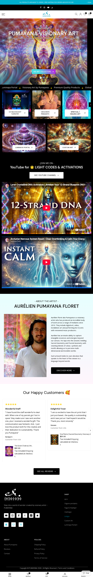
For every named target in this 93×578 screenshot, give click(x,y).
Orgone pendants (70, 503)
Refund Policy (39, 549)
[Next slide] (84, 50)
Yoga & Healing (69, 508)
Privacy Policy (39, 553)
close (4, 2)
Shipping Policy (40, 544)
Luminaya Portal (70, 525)
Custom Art (68, 521)
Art (65, 499)
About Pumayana (10, 544)
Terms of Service (40, 558)
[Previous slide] (3, 50)
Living (66, 516)
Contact (7, 553)
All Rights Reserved (49, 568)
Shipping (29, 451)
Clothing (67, 512)
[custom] (6, 515)
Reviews (7, 549)
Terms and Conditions (66, 568)
